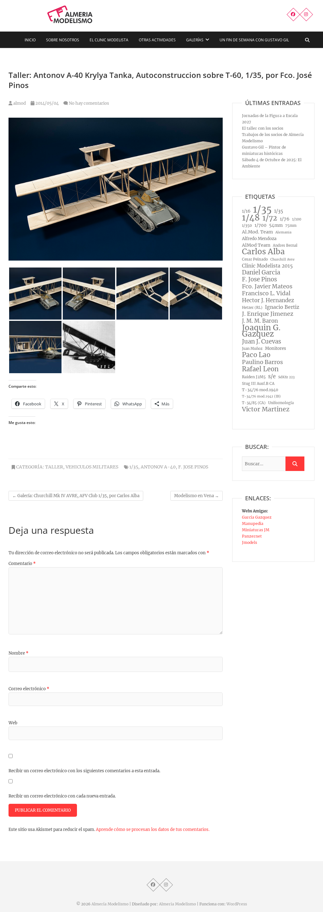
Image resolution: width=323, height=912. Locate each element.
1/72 (269, 218)
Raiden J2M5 (254, 376)
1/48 (251, 218)
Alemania (283, 232)
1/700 (261, 225)
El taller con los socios (262, 128)
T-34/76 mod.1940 (260, 389)
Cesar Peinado (255, 259)
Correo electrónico (29, 688)
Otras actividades (157, 40)
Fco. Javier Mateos (267, 286)
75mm (291, 225)
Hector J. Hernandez (268, 300)
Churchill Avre (282, 259)
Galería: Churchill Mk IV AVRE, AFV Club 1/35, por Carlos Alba (75, 495)
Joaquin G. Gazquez (261, 331)
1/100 (296, 219)
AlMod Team (256, 245)
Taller (54, 467)
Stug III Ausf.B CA (258, 383)
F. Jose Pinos (193, 467)
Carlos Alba (263, 252)
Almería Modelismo (109, 904)
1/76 (285, 219)
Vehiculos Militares (92, 467)
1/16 (246, 211)
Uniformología (281, 403)
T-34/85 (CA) (254, 403)
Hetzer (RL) (252, 307)
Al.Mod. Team (257, 232)
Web (13, 723)
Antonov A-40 (158, 467)
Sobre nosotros (62, 40)
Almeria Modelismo (177, 904)
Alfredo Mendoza (259, 238)
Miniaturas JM (255, 529)
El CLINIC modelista (109, 40)
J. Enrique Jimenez (267, 314)
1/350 (247, 225)
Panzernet (252, 536)
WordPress (236, 904)
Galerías (194, 40)
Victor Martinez (266, 409)
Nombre (18, 653)
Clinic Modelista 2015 (267, 266)
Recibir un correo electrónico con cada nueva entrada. (62, 796)
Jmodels (249, 542)
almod (19, 103)
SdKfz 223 (286, 377)
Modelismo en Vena (196, 495)
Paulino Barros (262, 362)
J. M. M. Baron (260, 321)
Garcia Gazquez (257, 517)
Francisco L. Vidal (266, 293)
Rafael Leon (260, 369)
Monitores (275, 348)
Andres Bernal (285, 245)
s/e (272, 376)
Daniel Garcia (261, 272)
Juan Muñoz (252, 348)
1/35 (133, 467)
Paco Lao (256, 355)
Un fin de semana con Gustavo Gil (254, 40)
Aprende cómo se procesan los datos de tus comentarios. (152, 829)
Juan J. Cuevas (261, 341)
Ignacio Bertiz (282, 307)
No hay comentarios (89, 103)
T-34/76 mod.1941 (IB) (261, 396)
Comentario (22, 563)
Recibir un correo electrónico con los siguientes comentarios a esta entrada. (84, 771)
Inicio (30, 40)
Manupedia (252, 523)
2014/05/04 (46, 103)
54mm (276, 225)
